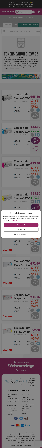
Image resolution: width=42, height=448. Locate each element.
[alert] (21, 224)
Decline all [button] (21, 229)
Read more (14, 220)
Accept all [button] (21, 224)
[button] (21, 234)
